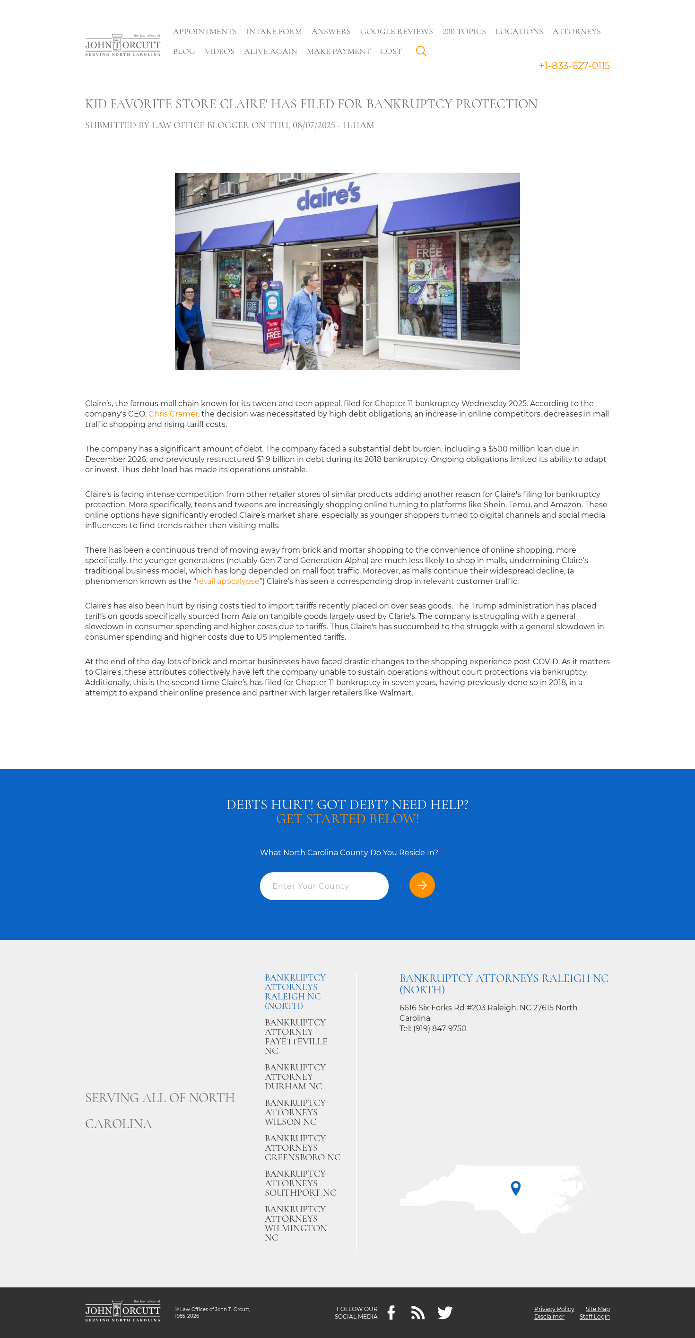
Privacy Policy (554, 1308)
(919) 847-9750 (440, 1028)
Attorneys (577, 31)
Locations (519, 31)
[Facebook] (391, 1312)
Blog (184, 51)
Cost (391, 51)
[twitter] (445, 1312)
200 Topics (464, 31)
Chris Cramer (173, 413)
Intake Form (274, 31)
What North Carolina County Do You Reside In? (351, 852)
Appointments (205, 31)
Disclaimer (549, 1316)
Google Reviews (396, 31)
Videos (220, 51)
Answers (331, 31)
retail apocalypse (228, 581)
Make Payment (339, 51)
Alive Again (270, 51)
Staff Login (595, 1316)
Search (423, 53)
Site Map (598, 1308)
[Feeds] (418, 1312)
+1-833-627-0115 (574, 65)
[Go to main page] (123, 46)
